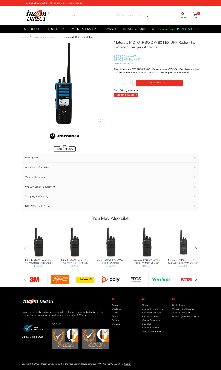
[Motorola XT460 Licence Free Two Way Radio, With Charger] (183, 242)
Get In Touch (178, 305)
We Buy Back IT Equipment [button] (40, 186)
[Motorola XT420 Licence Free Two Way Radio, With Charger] (38, 242)
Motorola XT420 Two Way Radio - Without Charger (147, 261)
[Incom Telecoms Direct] (34, 279)
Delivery (116, 323)
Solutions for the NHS (152, 308)
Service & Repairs (150, 327)
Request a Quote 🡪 (126, 95)
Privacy (115, 320)
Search (127, 363)
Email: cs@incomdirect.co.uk (185, 316)
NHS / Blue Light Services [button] (39, 206)
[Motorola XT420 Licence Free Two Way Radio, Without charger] (74, 242)
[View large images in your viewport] (102, 120)
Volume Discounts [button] (35, 177)
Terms (115, 316)
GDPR (115, 312)
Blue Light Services (151, 312)
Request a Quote (150, 316)
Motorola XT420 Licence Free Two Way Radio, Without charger (74, 263)
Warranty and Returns (183, 308)
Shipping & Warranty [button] (36, 196)
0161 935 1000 (32, 337)
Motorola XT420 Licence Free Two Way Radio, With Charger (38, 261)
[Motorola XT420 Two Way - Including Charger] (110, 242)
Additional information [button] (37, 167)
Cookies (116, 305)
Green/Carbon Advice (152, 331)
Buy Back (146, 323)
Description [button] (31, 157)
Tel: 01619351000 (181, 312)
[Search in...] (149, 15)
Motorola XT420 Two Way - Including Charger (110, 261)
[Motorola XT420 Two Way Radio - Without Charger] (146, 242)
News (145, 305)
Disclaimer (117, 308)
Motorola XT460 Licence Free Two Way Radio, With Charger (182, 261)
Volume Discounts (151, 320)
